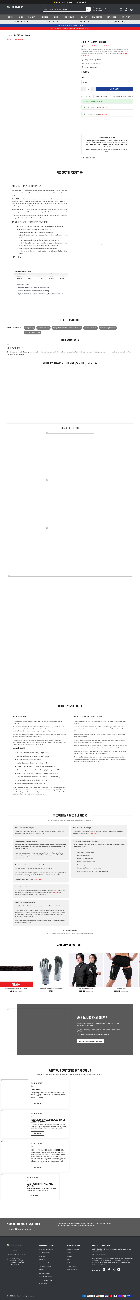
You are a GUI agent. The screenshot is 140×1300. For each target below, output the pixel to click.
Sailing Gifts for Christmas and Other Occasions (67, 328)
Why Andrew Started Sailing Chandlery (90, 1041)
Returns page (37, 879)
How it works (103, 114)
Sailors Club (85, 28)
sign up (55, 892)
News (68, 1259)
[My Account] (126, 9)
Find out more (93, 833)
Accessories (45, 17)
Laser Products (69, 17)
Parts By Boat (126, 17)
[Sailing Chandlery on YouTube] (118, 1269)
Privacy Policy (43, 1283)
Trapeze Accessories (91, 328)
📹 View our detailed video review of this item (96, 46)
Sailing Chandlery (17, 1296)
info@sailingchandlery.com (85, 933)
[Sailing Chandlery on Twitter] (114, 1269)
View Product (38, 1103)
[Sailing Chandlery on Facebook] (109, 1269)
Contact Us (42, 1256)
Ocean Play (83, 17)
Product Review (71, 1266)
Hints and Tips (71, 1256)
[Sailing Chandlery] (15, 7)
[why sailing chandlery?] (39, 1029)
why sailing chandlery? (92, 1017)
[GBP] (120, 9)
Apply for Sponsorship (45, 1276)
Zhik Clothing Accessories (32, 332)
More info (105, 107)
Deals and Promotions (73, 1249)
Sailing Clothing (29, 328)
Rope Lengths (111, 17)
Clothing (11, 17)
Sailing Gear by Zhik (43, 328)
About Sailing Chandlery (46, 1249)
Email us (99, 10)
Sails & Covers (97, 17)
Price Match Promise (45, 1266)
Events (69, 1252)
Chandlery (32, 17)
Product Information (73, 1263)
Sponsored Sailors (44, 1273)
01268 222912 (101, 8)
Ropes (21, 17)
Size (82, 77)
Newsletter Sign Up (44, 1263)
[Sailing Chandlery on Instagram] (104, 1269)
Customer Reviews (44, 1252)
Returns (41, 1270)
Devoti (56, 17)
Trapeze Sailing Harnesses (108, 328)
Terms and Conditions (45, 1280)
